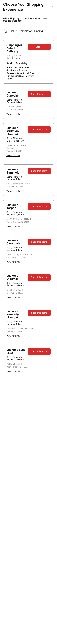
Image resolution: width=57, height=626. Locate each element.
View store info (13, 114)
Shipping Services (18, 70)
